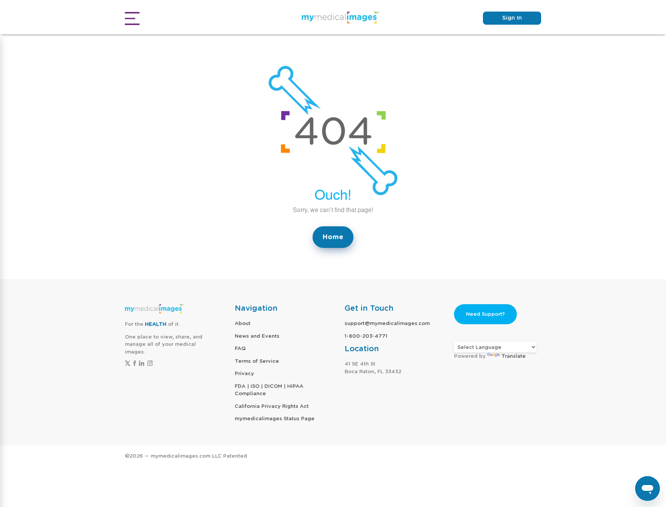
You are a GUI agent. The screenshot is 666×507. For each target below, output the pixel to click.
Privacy (244, 373)
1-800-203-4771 (366, 336)
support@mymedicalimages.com (387, 323)
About (243, 323)
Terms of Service (257, 361)
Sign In (512, 17)
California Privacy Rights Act (272, 406)
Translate (513, 356)
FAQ (240, 348)
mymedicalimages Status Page (274, 418)
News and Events (257, 336)
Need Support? (485, 314)
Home (333, 237)
